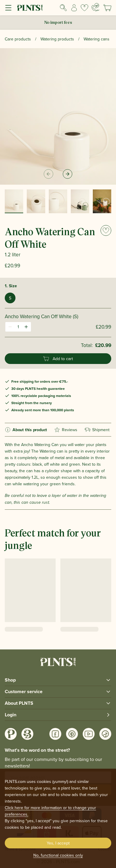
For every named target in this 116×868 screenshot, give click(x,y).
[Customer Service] (95, 7)
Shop (10, 679)
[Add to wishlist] (106, 230)
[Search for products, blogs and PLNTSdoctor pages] (63, 7)
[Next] (67, 174)
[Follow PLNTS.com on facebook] (55, 734)
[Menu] (8, 7)
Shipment (100, 430)
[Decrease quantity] (10, 326)
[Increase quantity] (26, 326)
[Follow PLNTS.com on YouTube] (89, 734)
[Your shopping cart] (107, 7)
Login (10, 714)
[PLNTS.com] (30, 8)
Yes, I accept (58, 843)
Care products (18, 39)
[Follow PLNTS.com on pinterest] (72, 734)
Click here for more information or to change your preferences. (50, 811)
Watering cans (96, 39)
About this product (29, 430)
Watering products (57, 39)
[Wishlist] (84, 7)
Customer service (24, 691)
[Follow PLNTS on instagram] (11, 734)
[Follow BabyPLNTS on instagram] (27, 734)
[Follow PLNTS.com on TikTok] (105, 734)
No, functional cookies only (58, 855)
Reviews (69, 430)
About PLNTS (19, 703)
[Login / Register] (74, 7)
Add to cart (63, 359)
